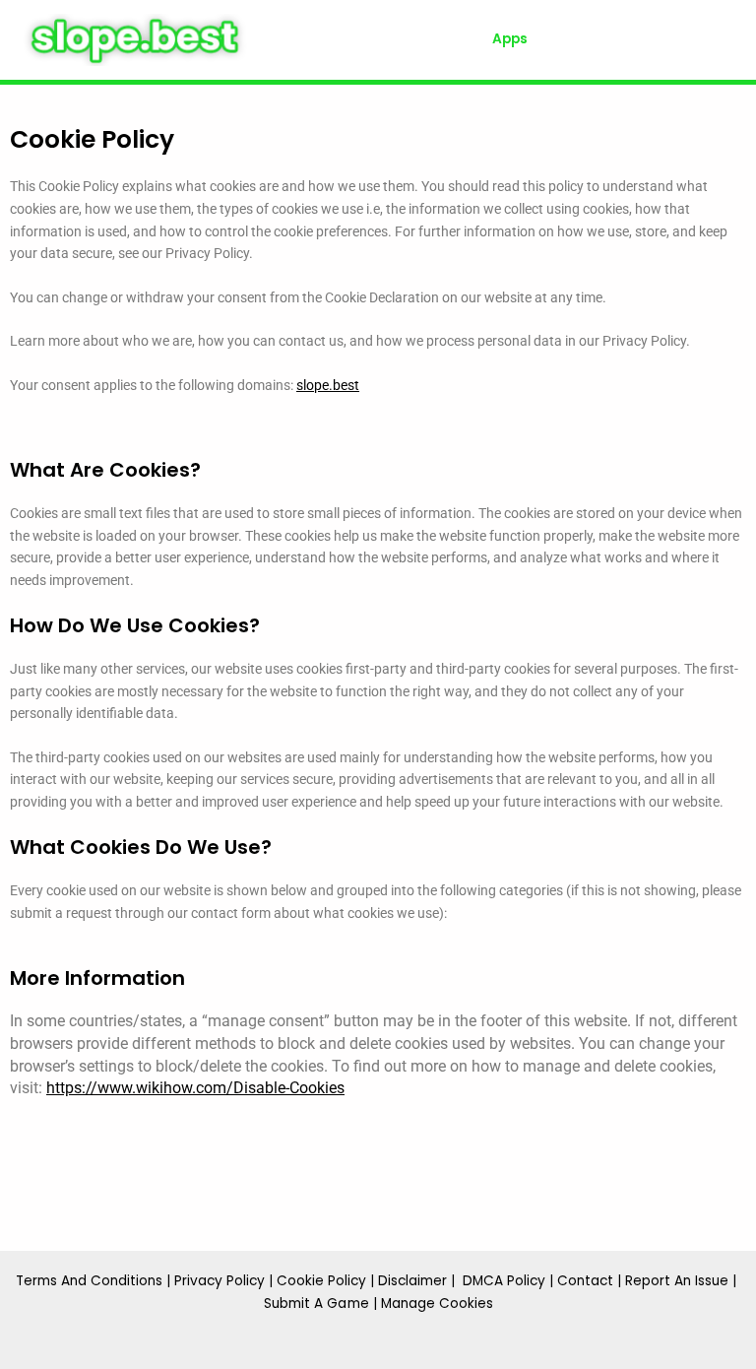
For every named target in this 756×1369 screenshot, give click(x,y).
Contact (585, 1280)
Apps (510, 39)
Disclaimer (412, 1280)
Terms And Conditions (89, 1280)
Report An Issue (676, 1280)
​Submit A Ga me (316, 1303)
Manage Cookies (437, 1303)
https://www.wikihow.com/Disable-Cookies (195, 1087)
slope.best (327, 385)
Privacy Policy (219, 1280)
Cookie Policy (321, 1280)
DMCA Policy (504, 1280)
